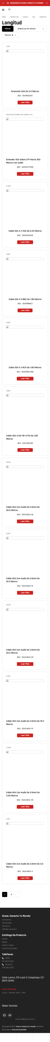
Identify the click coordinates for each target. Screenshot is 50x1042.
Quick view (42, 46)
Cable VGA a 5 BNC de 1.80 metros (25, 299)
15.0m (8, 676)
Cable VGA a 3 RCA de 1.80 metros (25, 367)
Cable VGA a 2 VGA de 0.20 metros (25, 230)
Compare (38, 46)
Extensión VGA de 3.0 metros (25, 91)
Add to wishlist (34, 46)
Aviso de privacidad (19, 1029)
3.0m (8, 46)
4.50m (8, 747)
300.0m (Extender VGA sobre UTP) (19, 114)
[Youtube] (9, 1015)
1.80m (8, 254)
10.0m (8, 533)
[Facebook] (4, 1015)
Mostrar (8, 35)
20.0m (8, 605)
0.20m (8, 186)
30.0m (8, 462)
